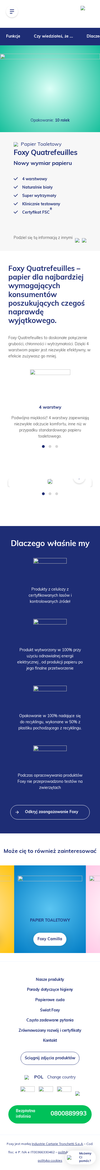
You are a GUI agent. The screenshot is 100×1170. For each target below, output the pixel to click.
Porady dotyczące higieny (50, 990)
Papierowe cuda (49, 1000)
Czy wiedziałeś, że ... (53, 36)
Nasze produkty (50, 980)
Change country (61, 1077)
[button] (43, 446)
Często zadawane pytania (50, 1020)
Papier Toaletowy (40, 144)
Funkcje (13, 36)
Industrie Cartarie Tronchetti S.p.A (57, 1144)
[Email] (83, 238)
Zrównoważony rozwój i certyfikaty (50, 1031)
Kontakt (50, 1041)
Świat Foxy (50, 1010)
